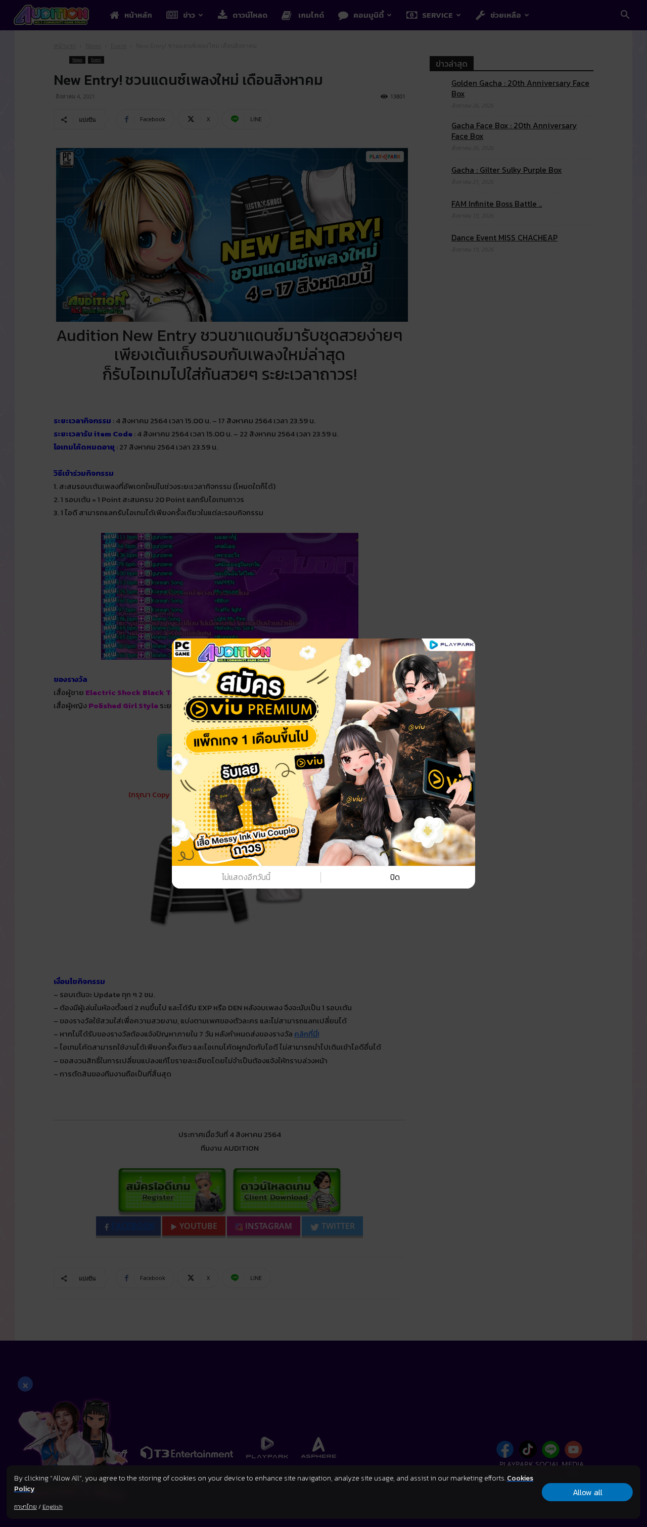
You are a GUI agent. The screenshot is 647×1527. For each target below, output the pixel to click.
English (52, 1506)
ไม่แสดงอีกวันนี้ (246, 877)
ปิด (395, 877)
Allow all (588, 1492)
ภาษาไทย (25, 1506)
